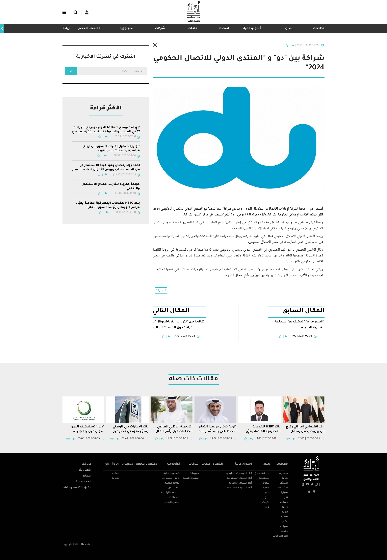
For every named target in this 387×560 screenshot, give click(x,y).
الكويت (266, 502)
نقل (285, 497)
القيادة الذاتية (172, 483)
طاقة (285, 478)
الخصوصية (83, 482)
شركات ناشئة (191, 478)
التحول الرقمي (172, 502)
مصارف (283, 473)
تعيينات (194, 473)
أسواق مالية (252, 28)
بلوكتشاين (174, 488)
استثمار (283, 483)
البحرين (266, 483)
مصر (267, 492)
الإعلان (86, 476)
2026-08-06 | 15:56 (125, 174)
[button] (2, 29)
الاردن (266, 507)
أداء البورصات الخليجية (239, 473)
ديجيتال (127, 464)
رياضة (284, 531)
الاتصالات (282, 488)
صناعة (284, 502)
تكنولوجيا (126, 28)
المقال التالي (171, 311)
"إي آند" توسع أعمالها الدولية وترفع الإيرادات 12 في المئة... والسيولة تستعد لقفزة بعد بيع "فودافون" (106, 130)
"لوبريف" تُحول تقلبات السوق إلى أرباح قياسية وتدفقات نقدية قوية (111, 148)
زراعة (285, 507)
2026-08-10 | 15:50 (125, 193)
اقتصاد (224, 28)
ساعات (283, 517)
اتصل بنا (85, 470)
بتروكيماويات (280, 536)
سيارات (283, 492)
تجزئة (285, 512)
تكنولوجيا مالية (171, 473)
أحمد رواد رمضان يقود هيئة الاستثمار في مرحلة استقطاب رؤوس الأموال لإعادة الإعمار (106, 167)
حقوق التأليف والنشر (76, 488)
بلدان (289, 28)
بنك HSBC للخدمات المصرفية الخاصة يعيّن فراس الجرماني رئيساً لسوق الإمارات (108, 205)
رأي (106, 464)
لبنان (267, 497)
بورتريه (115, 478)
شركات (160, 28)
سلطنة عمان (262, 473)
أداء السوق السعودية (239, 478)
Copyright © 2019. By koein (76, 544)
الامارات (161, 290)
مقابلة (115, 473)
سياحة (284, 526)
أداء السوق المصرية (240, 483)
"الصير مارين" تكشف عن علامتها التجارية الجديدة (300, 324)
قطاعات (319, 28)
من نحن (85, 464)
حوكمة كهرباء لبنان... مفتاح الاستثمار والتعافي (111, 186)
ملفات (192, 28)
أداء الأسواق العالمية (239, 488)
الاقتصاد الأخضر (90, 28)
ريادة (115, 464)
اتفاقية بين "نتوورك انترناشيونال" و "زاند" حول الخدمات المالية (179, 324)
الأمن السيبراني (171, 478)
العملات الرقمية (170, 492)
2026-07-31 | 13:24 (125, 136)
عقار (285, 521)
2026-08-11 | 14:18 (126, 212)
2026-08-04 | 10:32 (125, 155)
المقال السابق (303, 311)
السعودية (264, 478)
